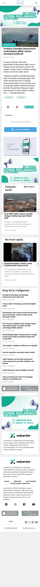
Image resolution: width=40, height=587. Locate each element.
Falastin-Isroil (9, 45)
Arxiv (11, 521)
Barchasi (29, 186)
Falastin (9, 97)
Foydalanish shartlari (20, 483)
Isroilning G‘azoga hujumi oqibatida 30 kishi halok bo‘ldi (17, 215)
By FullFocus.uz (29, 528)
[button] (2, 221)
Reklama (17, 481)
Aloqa (6, 481)
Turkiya (21, 97)
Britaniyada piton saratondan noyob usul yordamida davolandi (19, 264)
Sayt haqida (31, 481)
